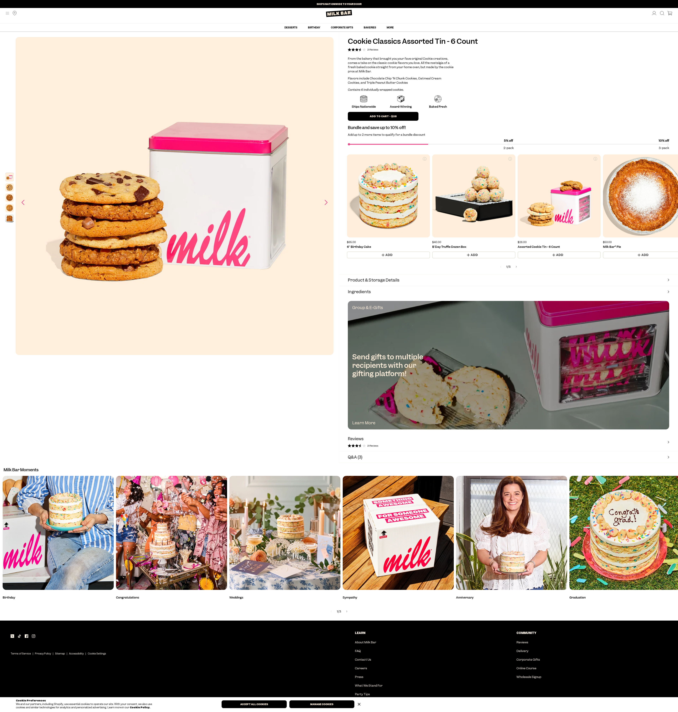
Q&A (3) (355, 457)
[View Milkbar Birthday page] (58, 533)
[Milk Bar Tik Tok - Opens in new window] (19, 636)
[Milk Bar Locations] (13, 13)
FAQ (358, 651)
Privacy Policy (43, 653)
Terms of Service (21, 653)
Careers (361, 668)
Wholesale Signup (528, 677)
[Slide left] (23, 202)
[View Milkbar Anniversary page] (511, 533)
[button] (7, 13)
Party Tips (362, 694)
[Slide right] (326, 202)
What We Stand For (369, 685)
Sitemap (60, 653)
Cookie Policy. (139, 707)
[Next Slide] (347, 611)
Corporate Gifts (342, 27)
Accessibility (76, 653)
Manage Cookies (321, 704)
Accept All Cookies (254, 704)
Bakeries (370, 27)
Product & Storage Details (373, 280)
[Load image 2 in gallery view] (9, 187)
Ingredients (359, 291)
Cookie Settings (97, 653)
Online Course (526, 668)
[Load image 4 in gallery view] (9, 208)
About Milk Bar (365, 642)
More (390, 27)
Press (359, 677)
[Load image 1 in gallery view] (9, 177)
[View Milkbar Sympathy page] (398, 533)
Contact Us (363, 660)
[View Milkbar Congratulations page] (171, 533)
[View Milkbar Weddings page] (284, 533)
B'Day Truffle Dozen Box (449, 247)
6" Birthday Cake (359, 247)
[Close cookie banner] (359, 704)
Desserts (290, 27)
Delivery (522, 651)
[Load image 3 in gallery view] (9, 197)
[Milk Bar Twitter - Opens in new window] (12, 636)
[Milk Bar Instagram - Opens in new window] (33, 636)
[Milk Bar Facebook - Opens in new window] (26, 636)
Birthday (314, 27)
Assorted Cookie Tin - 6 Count (539, 247)
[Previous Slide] (331, 611)
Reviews (522, 642)
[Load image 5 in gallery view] (9, 218)
